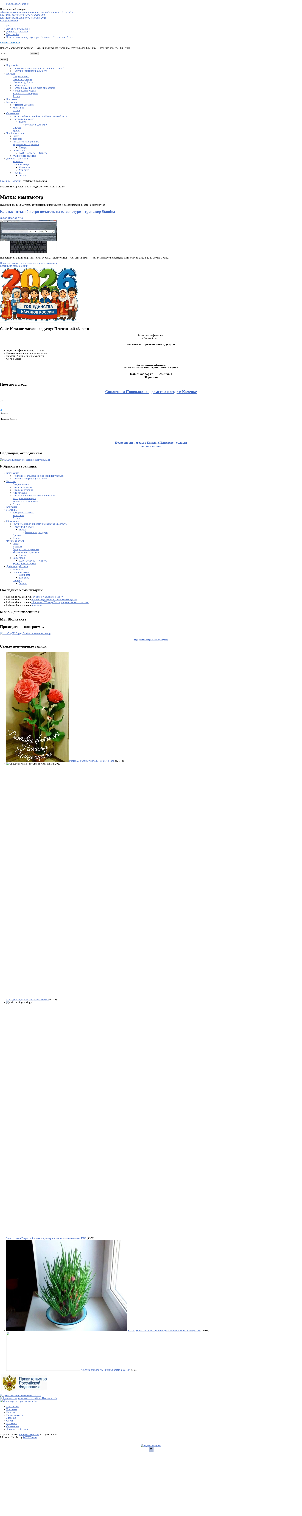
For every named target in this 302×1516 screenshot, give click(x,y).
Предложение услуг (23, 119)
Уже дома (24, 170)
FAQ (8, 26)
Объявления (12, 113)
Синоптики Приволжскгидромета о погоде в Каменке (151, 392)
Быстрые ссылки (9, 20)
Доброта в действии (17, 31)
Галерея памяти (21, 76)
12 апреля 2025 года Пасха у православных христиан (60, 602)
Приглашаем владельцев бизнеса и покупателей (38, 68)
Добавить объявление (18, 28)
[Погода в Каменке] (2, 402)
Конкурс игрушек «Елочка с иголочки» (27, 999)
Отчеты (23, 175)
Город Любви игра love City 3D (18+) (151, 639)
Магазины (11, 102)
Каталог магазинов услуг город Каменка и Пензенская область (40, 37)
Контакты (11, 99)
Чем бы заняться (15, 133)
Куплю (16, 130)
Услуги (22, 121)
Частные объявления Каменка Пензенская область (40, 116)
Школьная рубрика (23, 82)
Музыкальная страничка (26, 144)
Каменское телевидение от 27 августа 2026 (23, 15)
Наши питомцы (21, 164)
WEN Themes (30, 1437)
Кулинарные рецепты (24, 155)
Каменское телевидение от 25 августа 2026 (23, 17)
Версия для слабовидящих (14, 265)
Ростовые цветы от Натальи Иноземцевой (54, 599)
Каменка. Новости (10, 42)
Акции (16, 96)
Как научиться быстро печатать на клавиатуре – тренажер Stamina (57, 211)
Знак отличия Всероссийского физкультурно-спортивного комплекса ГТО (46, 1238)
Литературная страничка (26, 141)
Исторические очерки (24, 90)
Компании (18, 107)
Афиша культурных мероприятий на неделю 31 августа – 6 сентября (36, 12)
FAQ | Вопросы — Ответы (33, 153)
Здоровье (17, 138)
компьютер (34, 263)
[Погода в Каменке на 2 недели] (8, 418)
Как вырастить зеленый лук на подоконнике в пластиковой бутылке (164, 1330)
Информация (20, 85)
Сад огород (19, 150)
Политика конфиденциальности (30, 71)
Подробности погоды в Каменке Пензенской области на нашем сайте (151, 444)
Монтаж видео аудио (36, 124)
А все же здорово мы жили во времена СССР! (105, 1370)
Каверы (23, 147)
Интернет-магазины (23, 104)
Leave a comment (48, 263)
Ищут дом (24, 167)
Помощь (17, 172)
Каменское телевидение (25, 93)
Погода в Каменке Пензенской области (34, 87)
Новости (11, 73)
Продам (17, 127)
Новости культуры (22, 79)
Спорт (16, 136)
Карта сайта (12, 34)
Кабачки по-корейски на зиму (47, 596)
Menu (3, 59)
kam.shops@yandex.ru (17, 4)
